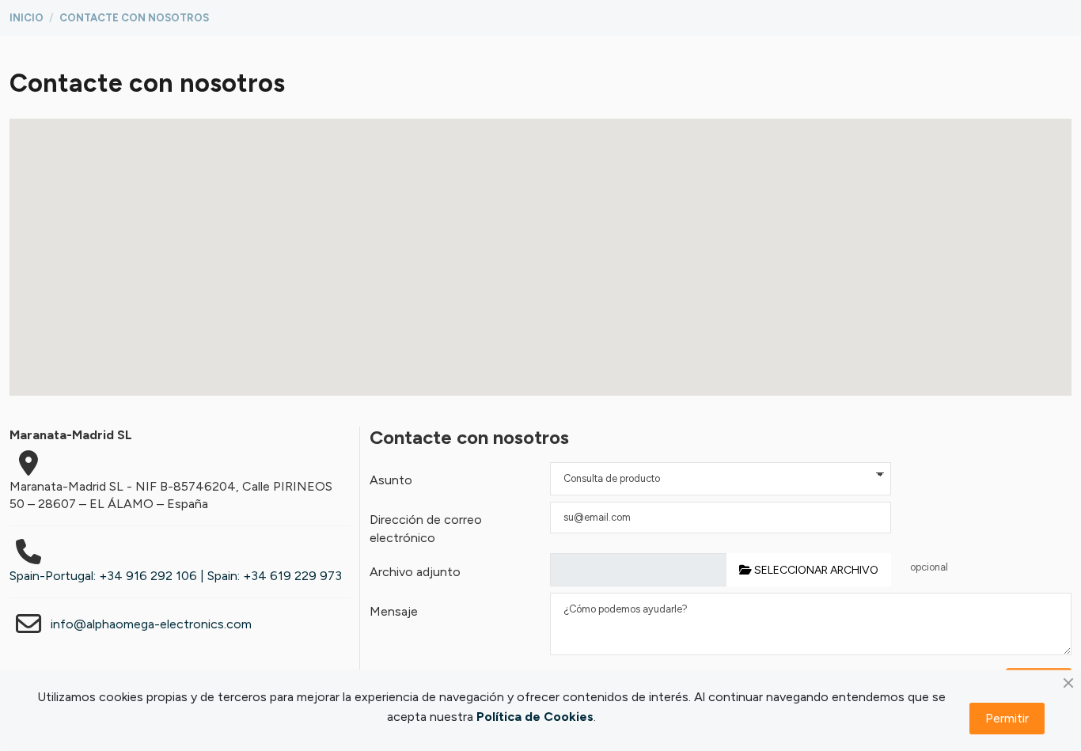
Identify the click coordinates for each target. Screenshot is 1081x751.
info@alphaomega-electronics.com (151, 624)
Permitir (1007, 718)
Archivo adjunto (415, 571)
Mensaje (394, 611)
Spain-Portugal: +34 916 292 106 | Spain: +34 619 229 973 (175, 575)
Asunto (391, 479)
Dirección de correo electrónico (426, 528)
